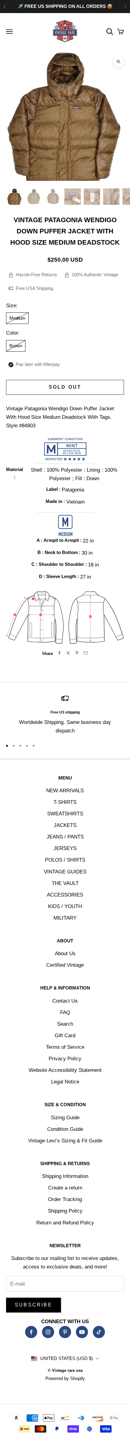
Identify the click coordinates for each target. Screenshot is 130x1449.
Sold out (65, 387)
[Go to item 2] (33, 196)
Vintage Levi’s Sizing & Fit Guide (65, 1141)
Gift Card (65, 1035)
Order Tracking (65, 1199)
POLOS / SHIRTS (65, 860)
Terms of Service (65, 1047)
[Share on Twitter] (68, 653)
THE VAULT (65, 883)
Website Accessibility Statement (65, 1070)
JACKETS (65, 825)
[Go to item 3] (53, 196)
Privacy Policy (65, 1059)
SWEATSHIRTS (65, 814)
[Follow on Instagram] (48, 1332)
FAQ (65, 1012)
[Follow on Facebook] (31, 1332)
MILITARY (65, 918)
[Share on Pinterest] (77, 653)
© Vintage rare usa (65, 1370)
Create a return (65, 1188)
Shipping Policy (65, 1211)
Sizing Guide (65, 1117)
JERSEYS (65, 848)
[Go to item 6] (111, 196)
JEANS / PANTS (65, 837)
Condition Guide (65, 1129)
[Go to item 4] (72, 196)
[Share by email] (85, 653)
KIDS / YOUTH (65, 906)
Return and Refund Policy (65, 1223)
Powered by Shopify (65, 1378)
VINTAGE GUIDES (65, 872)
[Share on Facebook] (59, 653)
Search (65, 1024)
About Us (65, 953)
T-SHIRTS (65, 802)
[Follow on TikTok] (99, 1332)
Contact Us (65, 1001)
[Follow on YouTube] (82, 1332)
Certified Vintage (65, 965)
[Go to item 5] (91, 196)
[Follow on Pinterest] (65, 1332)
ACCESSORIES (65, 895)
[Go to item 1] (14, 196)
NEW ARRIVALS (65, 790)
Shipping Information (65, 1176)
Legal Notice (65, 1082)
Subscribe (33, 1304)
